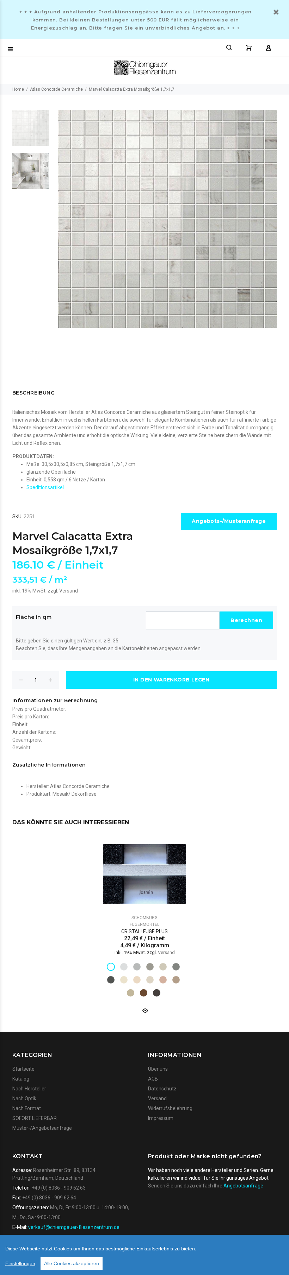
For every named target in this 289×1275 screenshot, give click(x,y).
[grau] (137, 966)
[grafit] (111, 980)
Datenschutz (162, 1088)
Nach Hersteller (29, 1088)
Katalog (20, 1079)
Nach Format (26, 1108)
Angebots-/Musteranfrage (229, 521)
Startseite (23, 1069)
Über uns (158, 1069)
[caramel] (163, 980)
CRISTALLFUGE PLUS (144, 931)
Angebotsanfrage (243, 1185)
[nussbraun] (156, 993)
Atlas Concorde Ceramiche (56, 89)
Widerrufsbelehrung (170, 1108)
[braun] (143, 993)
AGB (153, 1079)
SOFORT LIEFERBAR (34, 1118)
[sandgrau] (163, 966)
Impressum (160, 1118)
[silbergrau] (124, 966)
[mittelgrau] (150, 966)
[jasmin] (124, 980)
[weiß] (111, 966)
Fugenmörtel (144, 924)
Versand (68, 591)
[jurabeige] (130, 993)
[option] (30, 131)
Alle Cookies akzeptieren (71, 1263)
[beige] (176, 980)
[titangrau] (176, 966)
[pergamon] (150, 980)
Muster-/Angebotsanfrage (42, 1128)
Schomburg (144, 917)
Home (18, 89)
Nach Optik (24, 1098)
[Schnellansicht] (144, 1010)
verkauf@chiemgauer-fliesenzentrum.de (73, 1227)
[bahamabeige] (137, 980)
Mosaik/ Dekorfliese (75, 794)
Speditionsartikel (45, 487)
